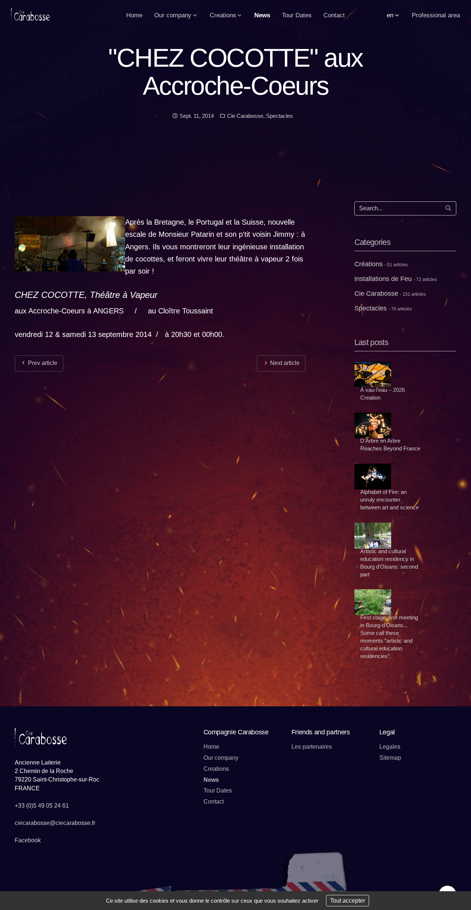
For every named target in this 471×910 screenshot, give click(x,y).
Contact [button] (334, 15)
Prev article (41, 363)
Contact (213, 801)
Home (211, 747)
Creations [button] (224, 15)
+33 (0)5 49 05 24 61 (42, 805)
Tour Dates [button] (297, 15)
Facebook (28, 840)
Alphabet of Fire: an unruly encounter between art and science (389, 499)
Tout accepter (347, 900)
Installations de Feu (395, 278)
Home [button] (134, 15)
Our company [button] (173, 15)
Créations (381, 264)
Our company (220, 758)
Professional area (436, 15)
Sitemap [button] (390, 758)
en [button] (391, 15)
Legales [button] (389, 747)
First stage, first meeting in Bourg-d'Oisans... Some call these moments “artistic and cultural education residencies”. (389, 636)
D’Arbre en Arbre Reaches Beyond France (390, 445)
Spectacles (279, 116)
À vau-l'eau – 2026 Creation (382, 394)
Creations (216, 769)
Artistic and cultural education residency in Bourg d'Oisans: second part (389, 562)
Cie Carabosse (244, 116)
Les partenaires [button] (311, 747)
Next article (284, 363)
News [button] (262, 15)
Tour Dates (217, 790)
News (211, 780)
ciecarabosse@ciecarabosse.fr (55, 823)
